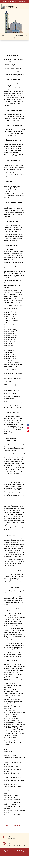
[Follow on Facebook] (28, 425)
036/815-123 (6, 1)
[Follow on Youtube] (28, 431)
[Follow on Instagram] (28, 428)
